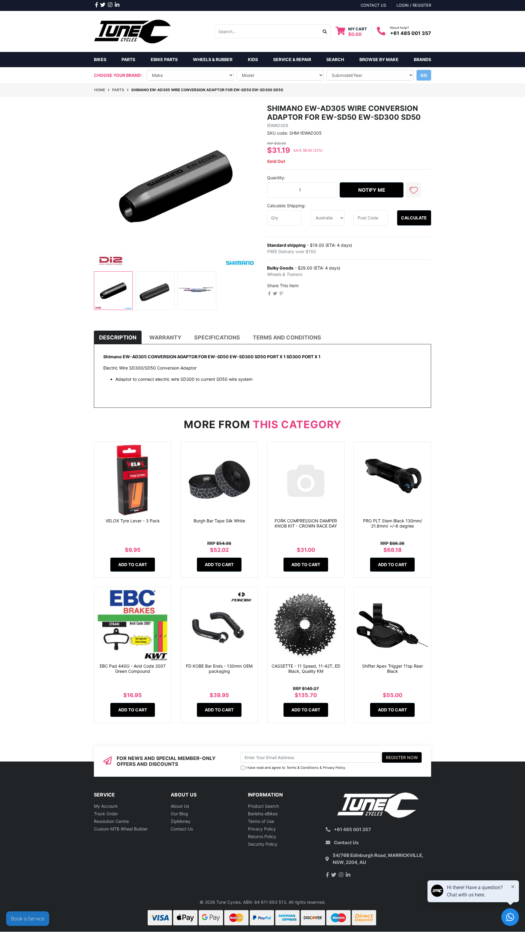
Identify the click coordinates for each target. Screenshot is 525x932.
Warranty (165, 337)
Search (335, 59)
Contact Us (182, 828)
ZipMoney (180, 821)
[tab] (118, 337)
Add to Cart (132, 564)
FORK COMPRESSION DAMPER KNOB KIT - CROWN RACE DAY (306, 523)
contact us (373, 5)
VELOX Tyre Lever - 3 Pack (132, 520)
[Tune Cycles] (132, 30)
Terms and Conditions (287, 337)
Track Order (106, 813)
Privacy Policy (334, 767)
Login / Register (413, 5)
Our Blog (179, 813)
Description (117, 337)
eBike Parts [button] (164, 59)
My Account (106, 806)
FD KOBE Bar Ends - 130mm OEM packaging (219, 668)
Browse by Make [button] (379, 59)
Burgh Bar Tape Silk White (219, 520)
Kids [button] (253, 59)
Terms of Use (261, 821)
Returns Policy (262, 836)
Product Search (263, 806)
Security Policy (262, 844)
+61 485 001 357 (410, 33)
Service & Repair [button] (292, 59)
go (423, 75)
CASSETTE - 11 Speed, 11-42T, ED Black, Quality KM (306, 668)
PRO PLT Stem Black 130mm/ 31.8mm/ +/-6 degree (392, 523)
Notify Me (371, 190)
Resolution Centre (111, 821)
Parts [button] (128, 59)
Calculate (414, 217)
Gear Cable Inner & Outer (40, 908)
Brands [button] (422, 59)
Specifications (217, 337)
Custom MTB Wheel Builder (121, 828)
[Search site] (325, 31)
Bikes (100, 59)
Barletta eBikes (263, 813)
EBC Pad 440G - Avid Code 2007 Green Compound (133, 668)
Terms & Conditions (302, 767)
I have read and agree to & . (296, 767)
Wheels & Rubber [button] (212, 59)
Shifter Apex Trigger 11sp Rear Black (392, 668)
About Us (180, 806)
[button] (413, 190)
